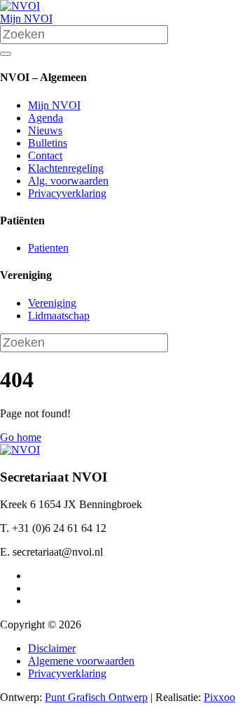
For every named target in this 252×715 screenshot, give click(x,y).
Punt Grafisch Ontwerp (96, 697)
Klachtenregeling (66, 168)
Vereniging (52, 303)
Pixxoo (219, 697)
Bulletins (47, 143)
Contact (45, 155)
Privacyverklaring (67, 193)
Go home (20, 437)
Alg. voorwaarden (68, 181)
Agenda (45, 118)
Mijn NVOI (26, 18)
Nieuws (45, 130)
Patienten (48, 248)
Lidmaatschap (59, 316)
